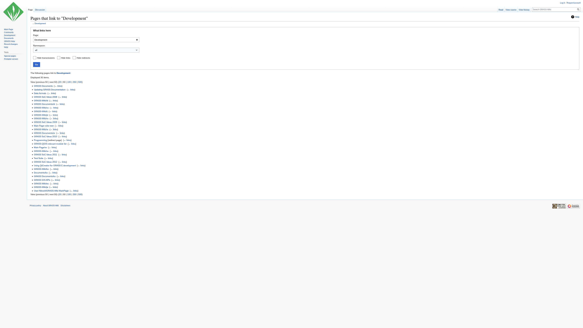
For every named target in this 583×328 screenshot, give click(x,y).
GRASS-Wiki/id (41, 100)
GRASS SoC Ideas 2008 (45, 97)
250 (74, 82)
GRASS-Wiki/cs (41, 107)
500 (80, 82)
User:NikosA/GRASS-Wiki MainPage (51, 191)
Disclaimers (65, 206)
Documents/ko (41, 172)
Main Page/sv (40, 147)
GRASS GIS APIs (42, 180)
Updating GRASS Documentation (50, 89)
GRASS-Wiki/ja (41, 187)
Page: (36, 35)
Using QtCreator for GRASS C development (55, 165)
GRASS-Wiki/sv (41, 151)
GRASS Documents (43, 86)
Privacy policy (35, 206)
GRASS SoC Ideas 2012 (45, 162)
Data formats (40, 93)
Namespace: (39, 45)
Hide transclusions (46, 58)
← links (58, 86)
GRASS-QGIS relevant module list (50, 144)
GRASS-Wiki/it (41, 111)
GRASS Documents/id (44, 104)
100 (69, 82)
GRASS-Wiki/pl (41, 115)
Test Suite (38, 158)
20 (60, 82)
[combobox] (86, 39)
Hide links (65, 58)
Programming (40, 140)
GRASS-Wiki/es (41, 183)
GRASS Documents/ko (45, 176)
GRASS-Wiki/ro (41, 118)
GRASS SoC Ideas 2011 (45, 154)
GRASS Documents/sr (44, 133)
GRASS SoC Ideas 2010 (45, 136)
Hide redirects (83, 58)
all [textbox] (36, 50)
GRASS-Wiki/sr (41, 129)
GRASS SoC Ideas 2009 (45, 122)
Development (40, 23)
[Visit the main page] (13, 12)
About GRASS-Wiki (51, 206)
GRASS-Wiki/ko (41, 169)
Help (577, 17)
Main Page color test (44, 126)
